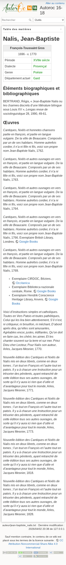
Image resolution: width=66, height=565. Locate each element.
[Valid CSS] (25, 555)
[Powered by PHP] (40, 552)
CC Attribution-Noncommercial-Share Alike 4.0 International (35, 544)
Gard (36, 78)
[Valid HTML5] (56, 552)
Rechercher (30, 20)
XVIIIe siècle (41, 60)
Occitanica (23, 283)
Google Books (28, 241)
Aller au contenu (55, 3)
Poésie (38, 72)
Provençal (40, 66)
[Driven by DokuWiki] (40, 555)
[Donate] (25, 552)
